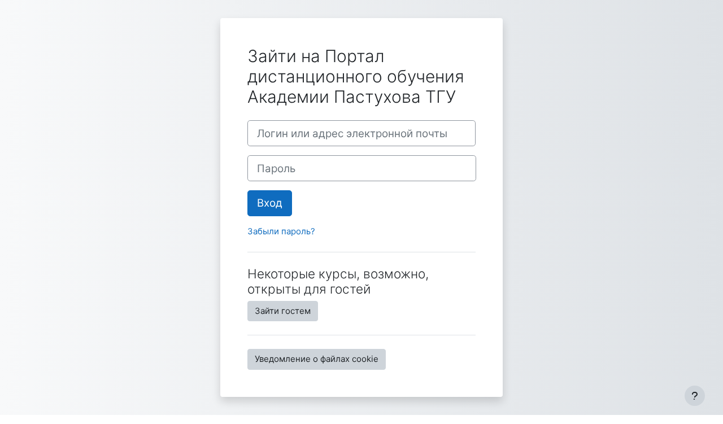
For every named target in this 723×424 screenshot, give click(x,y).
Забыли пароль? (281, 231)
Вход (269, 202)
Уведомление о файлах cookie (316, 358)
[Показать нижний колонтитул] (695, 396)
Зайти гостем (283, 310)
